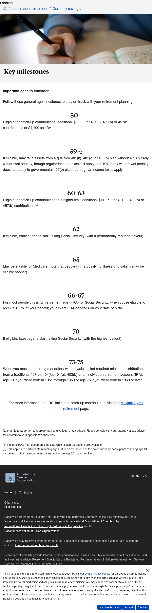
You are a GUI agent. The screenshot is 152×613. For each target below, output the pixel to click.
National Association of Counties (93, 521)
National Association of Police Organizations (31, 531)
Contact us (25, 492)
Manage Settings (110, 607)
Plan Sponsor (12, 507)
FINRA (36, 564)
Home (8, 492)
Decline (142, 607)
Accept (128, 607)
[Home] (5, 8)
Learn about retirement (30, 8)
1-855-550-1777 (137, 476)
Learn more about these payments (36, 545)
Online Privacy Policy (97, 573)
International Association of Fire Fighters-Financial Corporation (43, 526)
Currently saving (65, 8)
